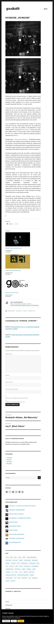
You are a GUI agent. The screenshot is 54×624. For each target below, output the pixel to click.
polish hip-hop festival (23, 575)
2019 (7, 557)
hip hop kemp (24, 563)
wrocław (13, 581)
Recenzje (25, 310)
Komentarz (9, 354)
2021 (15, 557)
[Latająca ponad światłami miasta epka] (23, 262)
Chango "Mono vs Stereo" (16, 514)
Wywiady (9, 463)
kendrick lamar (9, 569)
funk (18, 563)
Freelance (7, 608)
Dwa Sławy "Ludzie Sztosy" (17, 538)
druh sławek (27, 560)
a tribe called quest (31, 557)
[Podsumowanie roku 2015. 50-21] (23, 284)
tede (19, 578)
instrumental (32, 563)
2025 (24, 557)
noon (34, 310)
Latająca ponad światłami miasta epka (13, 270)
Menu (46, 9)
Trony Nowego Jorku (15, 542)
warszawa (34, 578)
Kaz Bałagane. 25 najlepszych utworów (20, 518)
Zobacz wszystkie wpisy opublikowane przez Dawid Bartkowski (24, 305)
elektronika (30, 310)
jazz (7, 566)
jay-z (38, 563)
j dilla (16, 566)
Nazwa (7, 375)
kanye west (27, 566)
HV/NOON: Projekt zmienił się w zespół (13, 248)
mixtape (8, 572)
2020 (11, 557)
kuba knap (17, 569)
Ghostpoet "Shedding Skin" (17, 510)
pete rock (31, 572)
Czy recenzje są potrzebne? (16, 534)
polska (32, 575)
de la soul (15, 560)
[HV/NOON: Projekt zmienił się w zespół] (23, 239)
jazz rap (12, 566)
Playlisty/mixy (8, 605)
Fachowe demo (13, 522)
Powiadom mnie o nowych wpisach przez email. (15, 402)
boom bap (8, 560)
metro (33, 569)
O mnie (7, 601)
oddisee (26, 572)
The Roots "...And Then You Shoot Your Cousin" (22, 506)
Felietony (9, 457)
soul (15, 578)
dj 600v (21, 560)
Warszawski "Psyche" (15, 526)
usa (30, 578)
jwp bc (21, 566)
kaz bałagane (35, 566)
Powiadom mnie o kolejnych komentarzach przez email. (16, 398)
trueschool (24, 578)
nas (12, 572)
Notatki (9, 459)
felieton (8, 563)
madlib (23, 569)
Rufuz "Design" (13, 530)
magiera (29, 569)
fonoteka (13, 563)
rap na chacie (9, 578)
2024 (19, 557)
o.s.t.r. (20, 572)
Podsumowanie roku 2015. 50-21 (11, 292)
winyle (7, 581)
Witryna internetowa (11, 389)
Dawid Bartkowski (11, 310)
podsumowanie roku (11, 575)
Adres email (9, 382)
